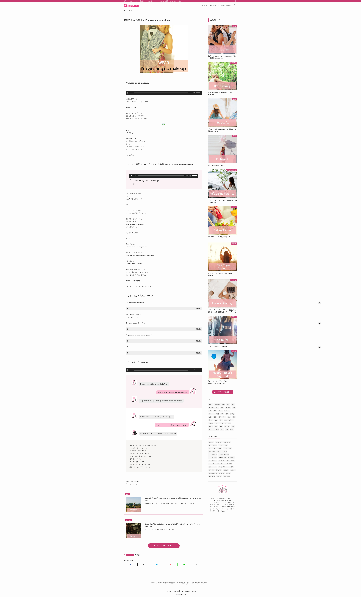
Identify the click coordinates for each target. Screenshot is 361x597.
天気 (234, 417)
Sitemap (194, 591)
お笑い (219, 442)
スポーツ (222, 457)
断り (233, 404)
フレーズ (213, 467)
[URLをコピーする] (197, 564)
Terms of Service (197, 584)
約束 (222, 414)
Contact (176, 591)
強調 (229, 423)
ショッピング (224, 454)
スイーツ (213, 457)
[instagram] (235, 1)
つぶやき (211, 407)
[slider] (198, 92)
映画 (221, 473)
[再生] (128, 93)
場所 (219, 417)
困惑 (210, 411)
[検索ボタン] (235, 5)
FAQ (181, 591)
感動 (210, 417)
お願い (211, 426)
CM (211, 442)
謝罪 (217, 407)
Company (187, 591)
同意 (233, 426)
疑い (224, 417)
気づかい (226, 411)
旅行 (233, 470)
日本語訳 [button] (198, 308)
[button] (130, 564)
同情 (216, 426)
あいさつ (211, 414)
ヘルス (230, 467)
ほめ (216, 420)
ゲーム (224, 451)
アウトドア (223, 445)
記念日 (212, 476)
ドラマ (222, 460)
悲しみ (211, 420)
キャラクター (214, 451)
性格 (221, 426)
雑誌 (219, 476)
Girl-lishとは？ (168, 591)
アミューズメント (215, 448)
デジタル (213, 460)
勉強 (218, 470)
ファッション (129, 555)
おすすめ (211, 429)
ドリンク (230, 460)
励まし (224, 423)
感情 (227, 414)
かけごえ (217, 423)
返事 (215, 417)
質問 (228, 404)
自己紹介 (217, 404)
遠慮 (225, 420)
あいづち (226, 426)
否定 (222, 407)
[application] (164, 93)
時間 (217, 414)
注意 (215, 411)
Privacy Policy (186, 584)
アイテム (213, 445)
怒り (231, 429)
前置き (232, 414)
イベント (227, 448)
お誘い (231, 420)
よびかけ (228, 407)
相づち (211, 404)
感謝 (234, 407)
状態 (138, 555)
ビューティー (214, 464)
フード (222, 467)
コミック (213, 454)
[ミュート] (194, 93)
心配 (223, 404)
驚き (221, 420)
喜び (222, 429)
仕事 (211, 470)
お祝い (220, 411)
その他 (227, 442)
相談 (229, 417)
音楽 (227, 476)
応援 (227, 429)
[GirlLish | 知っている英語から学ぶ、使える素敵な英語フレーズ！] (131, 5)
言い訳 (211, 423)
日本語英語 (213, 473)
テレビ (231, 457)
